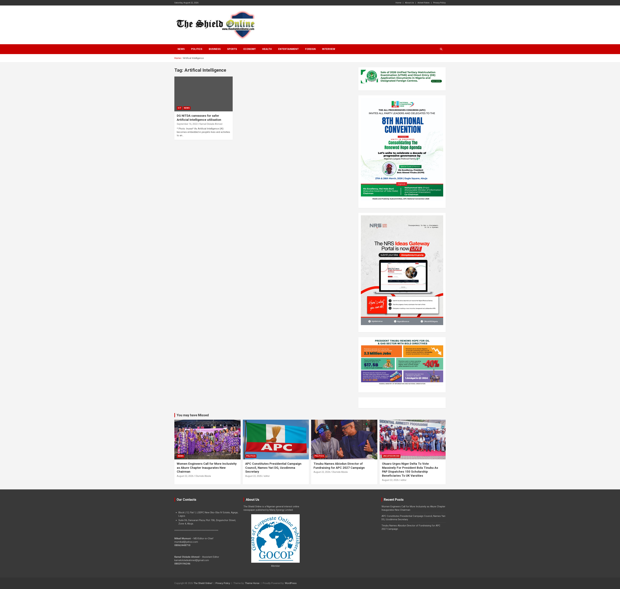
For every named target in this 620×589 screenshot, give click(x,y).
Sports (232, 49)
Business (215, 49)
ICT (179, 108)
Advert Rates (423, 2)
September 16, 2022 (187, 124)
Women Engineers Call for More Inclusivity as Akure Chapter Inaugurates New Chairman (207, 467)
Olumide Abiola (203, 476)
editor (267, 476)
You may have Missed (193, 415)
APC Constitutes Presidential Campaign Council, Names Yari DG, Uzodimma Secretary (273, 467)
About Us (409, 2)
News (181, 49)
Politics (196, 49)
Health (267, 49)
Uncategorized (391, 456)
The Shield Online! (203, 583)
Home (398, 2)
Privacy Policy (439, 2)
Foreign (310, 49)
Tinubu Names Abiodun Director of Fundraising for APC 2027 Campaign (339, 466)
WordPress (291, 583)
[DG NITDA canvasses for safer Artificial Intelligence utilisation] (203, 94)
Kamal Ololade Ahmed (211, 124)
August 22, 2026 (185, 476)
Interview (328, 49)
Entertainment (288, 49)
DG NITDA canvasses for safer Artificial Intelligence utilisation (199, 118)
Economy (249, 49)
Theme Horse (252, 583)
